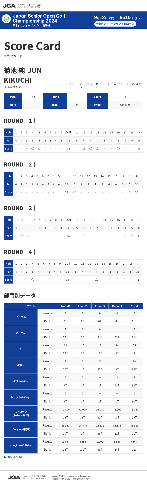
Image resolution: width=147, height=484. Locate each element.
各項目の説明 (15, 457)
